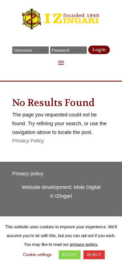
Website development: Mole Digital (61, 187)
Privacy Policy (28, 141)
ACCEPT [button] (69, 255)
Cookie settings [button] (37, 254)
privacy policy (83, 244)
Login (99, 49)
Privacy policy (27, 173)
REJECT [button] (94, 255)
